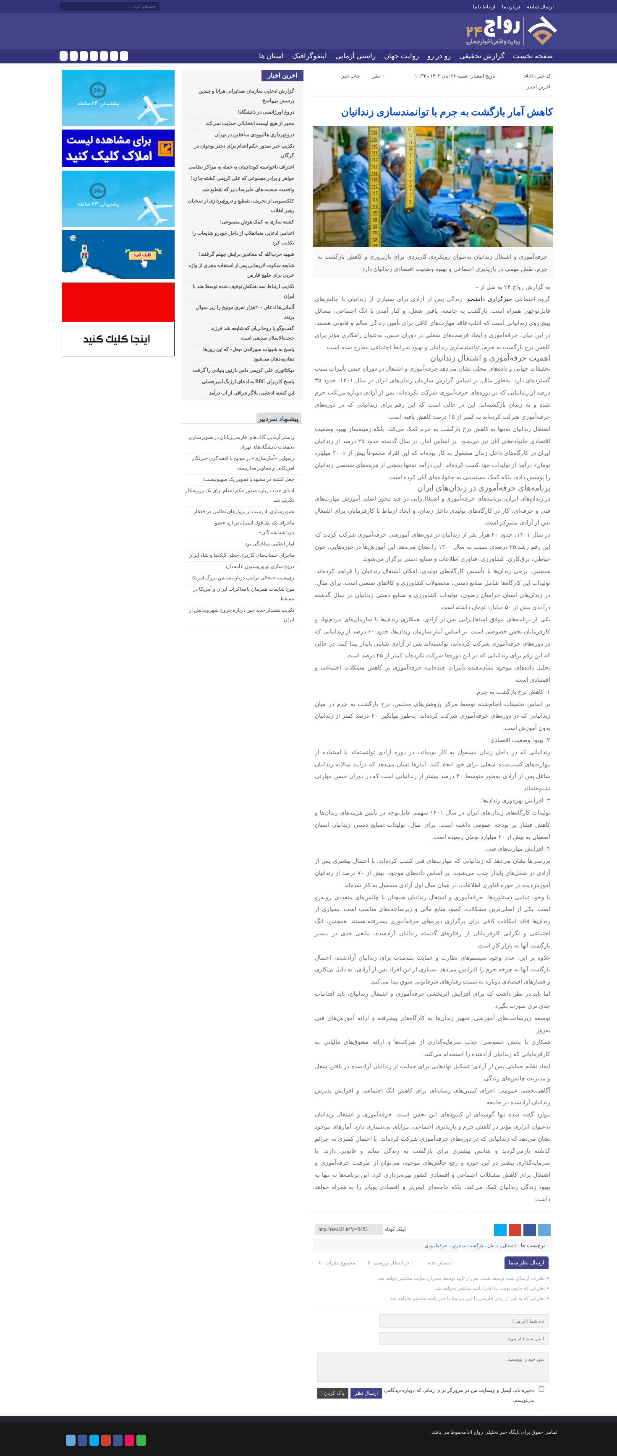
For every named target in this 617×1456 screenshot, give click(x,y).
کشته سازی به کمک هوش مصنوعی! (257, 222)
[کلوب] (124, 56)
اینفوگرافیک (309, 56)
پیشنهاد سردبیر (278, 418)
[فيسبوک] (74, 56)
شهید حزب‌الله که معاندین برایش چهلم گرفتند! (246, 254)
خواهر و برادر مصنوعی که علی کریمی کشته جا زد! (242, 178)
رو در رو (439, 56)
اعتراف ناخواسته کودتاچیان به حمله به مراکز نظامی (241, 167)
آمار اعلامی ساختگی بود (269, 544)
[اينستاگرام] (104, 56)
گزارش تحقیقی (482, 56)
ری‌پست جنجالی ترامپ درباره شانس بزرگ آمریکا (242, 578)
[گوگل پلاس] (94, 56)
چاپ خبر (351, 76)
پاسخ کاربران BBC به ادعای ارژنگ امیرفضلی (248, 381)
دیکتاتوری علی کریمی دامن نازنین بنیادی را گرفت (243, 370)
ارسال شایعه (540, 7)
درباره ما (511, 7)
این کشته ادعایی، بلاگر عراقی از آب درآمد (251, 393)
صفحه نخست (533, 56)
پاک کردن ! (332, 1393)
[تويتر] (84, 56)
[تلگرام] (64, 56)
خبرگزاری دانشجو (489, 299)
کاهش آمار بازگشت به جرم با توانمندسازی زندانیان (447, 111)
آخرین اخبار (538, 87)
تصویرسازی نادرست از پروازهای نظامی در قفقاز (243, 511)
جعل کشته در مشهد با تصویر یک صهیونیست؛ (248, 479)
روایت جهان (401, 56)
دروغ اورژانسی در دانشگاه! (266, 112)
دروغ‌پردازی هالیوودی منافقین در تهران (254, 135)
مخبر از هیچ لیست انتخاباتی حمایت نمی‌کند (250, 123)
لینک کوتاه (395, 1229)
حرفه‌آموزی (436, 1245)
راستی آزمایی (355, 56)
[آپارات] (114, 56)
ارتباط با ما (484, 7)
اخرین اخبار (282, 75)
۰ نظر (378, 76)
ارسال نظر (366, 1393)
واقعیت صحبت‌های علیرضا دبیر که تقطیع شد (248, 189)
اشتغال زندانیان (501, 1245)
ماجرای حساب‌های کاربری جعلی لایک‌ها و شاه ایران (241, 555)
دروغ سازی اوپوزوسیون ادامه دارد (259, 566)
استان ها (271, 56)
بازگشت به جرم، (467, 1245)
